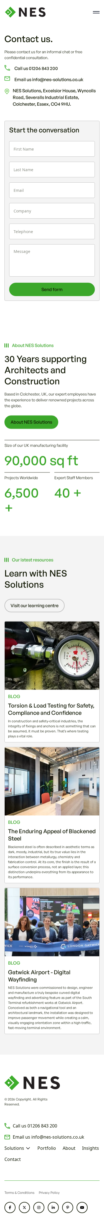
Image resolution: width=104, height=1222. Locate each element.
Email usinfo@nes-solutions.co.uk (48, 1137)
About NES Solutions (31, 422)
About (69, 1148)
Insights (90, 1148)
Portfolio (46, 1148)
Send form (52, 289)
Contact (12, 1159)
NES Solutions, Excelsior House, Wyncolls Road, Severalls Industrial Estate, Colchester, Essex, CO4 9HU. (54, 97)
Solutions (14, 1148)
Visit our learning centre (35, 605)
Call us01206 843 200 (35, 1126)
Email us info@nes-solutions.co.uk (48, 79)
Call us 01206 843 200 (36, 68)
